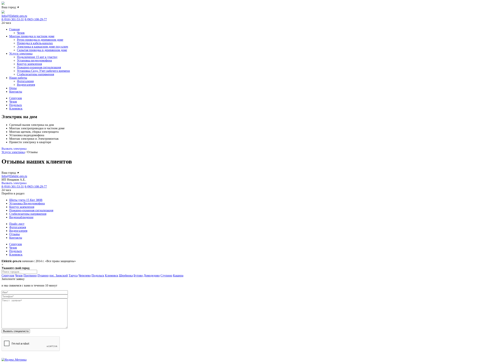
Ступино (166, 275)
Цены (13, 88)
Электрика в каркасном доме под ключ (42, 46)
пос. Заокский (58, 275)
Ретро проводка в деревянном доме (40, 39)
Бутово (138, 275)
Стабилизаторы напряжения (35, 74)
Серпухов (15, 98)
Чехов (21, 32)
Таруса (73, 275)
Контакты (15, 91)
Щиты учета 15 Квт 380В (25, 200)
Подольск (15, 105)
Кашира (178, 275)
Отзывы (14, 234)
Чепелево (84, 275)
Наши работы (18, 77)
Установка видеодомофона (34, 60)
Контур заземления (29, 64)
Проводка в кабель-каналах (35, 43)
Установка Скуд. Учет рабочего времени (43, 70)
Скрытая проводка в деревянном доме (42, 50)
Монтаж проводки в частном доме (31, 36)
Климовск (15, 108)
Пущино (43, 275)
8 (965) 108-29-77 (36, 19)
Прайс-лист (16, 223)
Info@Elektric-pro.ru (14, 15)
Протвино (30, 275)
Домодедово (152, 275)
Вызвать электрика (14, 148)
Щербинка (126, 275)
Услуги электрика (20, 53)
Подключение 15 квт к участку (37, 57)
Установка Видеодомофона (27, 203)
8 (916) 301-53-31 (13, 19)
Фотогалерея (25, 81)
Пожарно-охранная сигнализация (39, 67)
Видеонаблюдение (21, 217)
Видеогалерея (26, 84)
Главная (14, 29)
